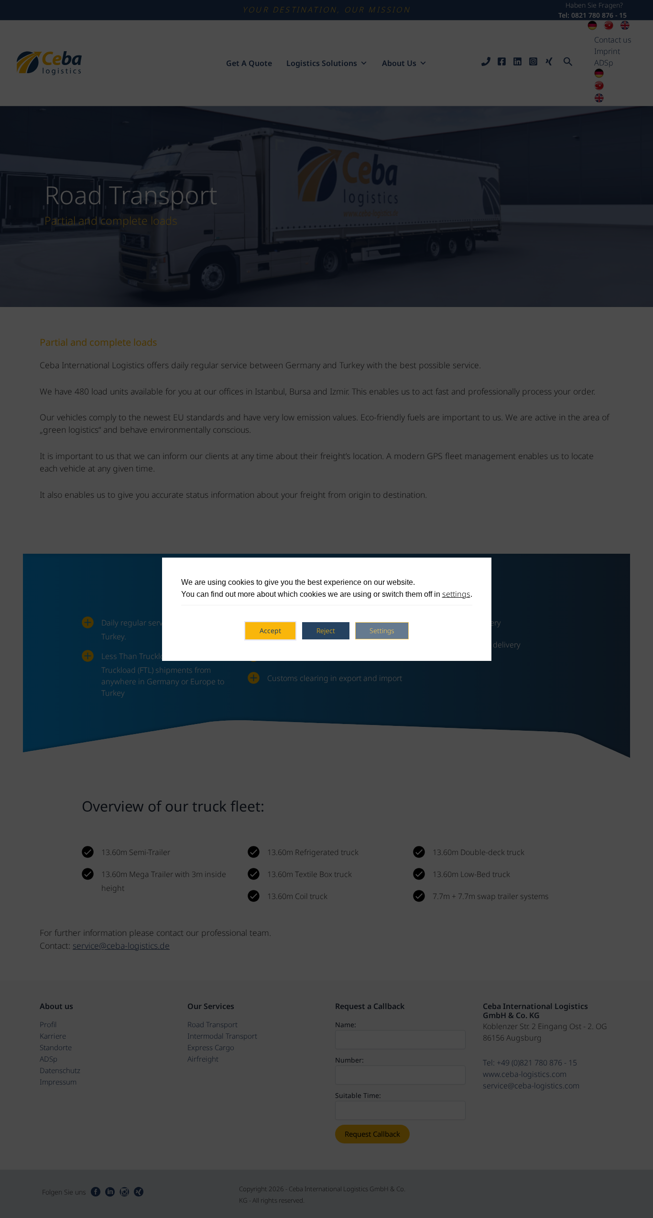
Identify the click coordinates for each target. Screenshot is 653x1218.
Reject (325, 630)
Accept (270, 630)
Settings (382, 630)
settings (456, 594)
